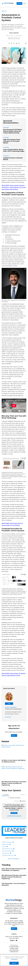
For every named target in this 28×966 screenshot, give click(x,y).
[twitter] (14, 43)
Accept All (14, 963)
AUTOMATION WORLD (14, 946)
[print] (25, 43)
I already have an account (14, 815)
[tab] (6, 795)
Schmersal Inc (6, 853)
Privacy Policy (14, 959)
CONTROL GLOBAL (14, 948)
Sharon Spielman (14, 32)
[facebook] (9, 43)
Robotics (4, 11)
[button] (3, 3)
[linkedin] (11, 43)
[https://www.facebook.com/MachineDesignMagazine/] (11, 940)
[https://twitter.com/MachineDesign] (14, 940)
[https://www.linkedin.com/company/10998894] (13, 940)
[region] (14, 798)
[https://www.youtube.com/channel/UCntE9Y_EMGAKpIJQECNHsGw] (16, 940)
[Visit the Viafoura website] (23, 801)
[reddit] (16, 43)
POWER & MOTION (14, 951)
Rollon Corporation (7, 851)
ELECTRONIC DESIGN (14, 950)
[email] (19, 43)
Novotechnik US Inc (7, 848)
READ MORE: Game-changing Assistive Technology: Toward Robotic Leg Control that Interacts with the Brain (14, 187)
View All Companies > (14, 858)
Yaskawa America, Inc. (8, 855)
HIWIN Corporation (7, 842)
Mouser (4, 846)
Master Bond (5, 844)
